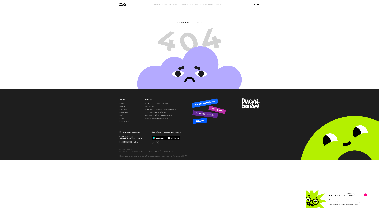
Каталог (164, 4)
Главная (157, 4)
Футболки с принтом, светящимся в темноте (160, 109)
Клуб (191, 4)
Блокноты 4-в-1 (149, 106)
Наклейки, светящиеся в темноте (156, 118)
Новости (198, 4)
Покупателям (208, 4)
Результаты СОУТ (180, 156)
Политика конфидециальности (132, 156)
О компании (183, 4)
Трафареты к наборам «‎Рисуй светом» (158, 115)
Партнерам (173, 4)
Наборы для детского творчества (156, 103)
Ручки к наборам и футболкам (155, 112)
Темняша (218, 4)
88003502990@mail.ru (128, 142)
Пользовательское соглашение (159, 156)
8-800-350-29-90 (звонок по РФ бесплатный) (130, 138)
